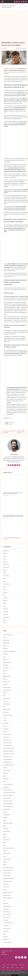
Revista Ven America (8, 6)
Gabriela (5, 767)
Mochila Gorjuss (6, 831)
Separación (5, 884)
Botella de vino (6, 681)
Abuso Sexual (6, 640)
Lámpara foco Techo (7, 801)
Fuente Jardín (6, 737)
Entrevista (5, 726)
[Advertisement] (14, 25)
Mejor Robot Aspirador (8, 823)
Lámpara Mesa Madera (8, 803)
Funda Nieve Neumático (8, 751)
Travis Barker (6, 909)
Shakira (5, 889)
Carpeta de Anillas (7, 690)
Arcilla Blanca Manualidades (9, 651)
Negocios (5, 600)
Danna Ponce (6, 712)
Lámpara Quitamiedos (8, 806)
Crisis (4, 706)
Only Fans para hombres (8, 848)
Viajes (4, 620)
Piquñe (4, 864)
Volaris (4, 934)
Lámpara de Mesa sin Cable (9, 792)
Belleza (4, 553)
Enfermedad (6, 723)
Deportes (5, 561)
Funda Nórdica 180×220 (8, 753)
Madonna (5, 817)
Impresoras (5, 778)
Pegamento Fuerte (7, 859)
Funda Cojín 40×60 (7, 742)
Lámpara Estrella (7, 798)
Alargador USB (6, 643)
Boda (4, 673)
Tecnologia (5, 611)
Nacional (5, 597)
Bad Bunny (5, 654)
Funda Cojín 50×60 (7, 745)
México (4, 825)
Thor (4, 900)
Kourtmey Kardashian (8, 784)
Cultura (5, 559)
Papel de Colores (6, 853)
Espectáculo (6, 729)
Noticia (4, 842)
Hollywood (5, 773)
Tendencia (5, 614)
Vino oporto (5, 920)
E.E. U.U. (5, 720)
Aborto (4, 637)
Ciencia (5, 556)
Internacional (6, 584)
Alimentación (6, 550)
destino (4, 717)
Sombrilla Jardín (6, 895)
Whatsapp (5, 936)
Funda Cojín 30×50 (7, 740)
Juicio (4, 781)
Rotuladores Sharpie (7, 881)
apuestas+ (5, 648)
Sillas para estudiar (7, 892)
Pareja (4, 856)
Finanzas (5, 731)
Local (4, 589)
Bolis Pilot (5, 679)
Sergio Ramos (6, 886)
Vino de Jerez (6, 917)
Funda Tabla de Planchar (8, 765)
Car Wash (5, 684)
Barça (4, 656)
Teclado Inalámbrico (7, 898)
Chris (4, 695)
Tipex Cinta (5, 903)
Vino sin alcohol (6, 928)
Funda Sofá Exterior (7, 762)
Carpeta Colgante (7, 687)
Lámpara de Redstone (8, 795)
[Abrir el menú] (25, 6)
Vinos (4, 622)
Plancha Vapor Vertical (8, 870)
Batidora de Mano (7, 662)
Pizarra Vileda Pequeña (8, 867)
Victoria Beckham (7, 914)
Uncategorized (6, 617)
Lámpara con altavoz (7, 789)
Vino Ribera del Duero (8, 922)
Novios (4, 845)
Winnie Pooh (6, 939)
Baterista (5, 659)
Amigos (4, 645)
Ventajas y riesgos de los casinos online (11, 537)
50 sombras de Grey (7, 634)
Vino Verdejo (6, 931)
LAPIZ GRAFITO (6, 814)
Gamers (5, 573)
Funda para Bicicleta (7, 759)
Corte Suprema (6, 704)
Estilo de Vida (6, 567)
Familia (4, 570)
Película (5, 862)
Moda (4, 595)
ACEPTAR (14, 975)
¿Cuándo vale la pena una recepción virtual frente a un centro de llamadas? (12, 493)
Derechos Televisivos (7, 715)
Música (4, 834)
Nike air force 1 (6, 839)
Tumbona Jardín (6, 911)
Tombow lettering (7, 906)
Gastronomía (6, 575)
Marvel (4, 820)
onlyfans (5, 850)
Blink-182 (5, 670)
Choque (5, 692)
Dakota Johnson (6, 709)
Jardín (4, 586)
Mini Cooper (6, 828)
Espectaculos (6, 564)
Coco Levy (5, 701)
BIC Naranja (5, 668)
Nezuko (5, 837)
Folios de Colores (7, 734)
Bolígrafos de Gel (6, 676)
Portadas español (7, 873)
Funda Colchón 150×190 (8, 748)
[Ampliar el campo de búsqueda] (2, 1)
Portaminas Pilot (6, 875)
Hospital (5, 776)
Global (4, 578)
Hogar (4, 581)
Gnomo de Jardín (7, 770)
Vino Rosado (6, 925)
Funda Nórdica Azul (7, 756)
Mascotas (5, 592)
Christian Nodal (6, 698)
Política (4, 603)
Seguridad (5, 609)
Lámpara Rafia (6, 809)
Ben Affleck (5, 665)
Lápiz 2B (5, 812)
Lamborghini (6, 787)
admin (10, 424)
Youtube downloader (7, 942)
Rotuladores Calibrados (8, 878)
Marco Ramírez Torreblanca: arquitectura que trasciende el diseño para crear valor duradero (13, 516)
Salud (10, 418)
